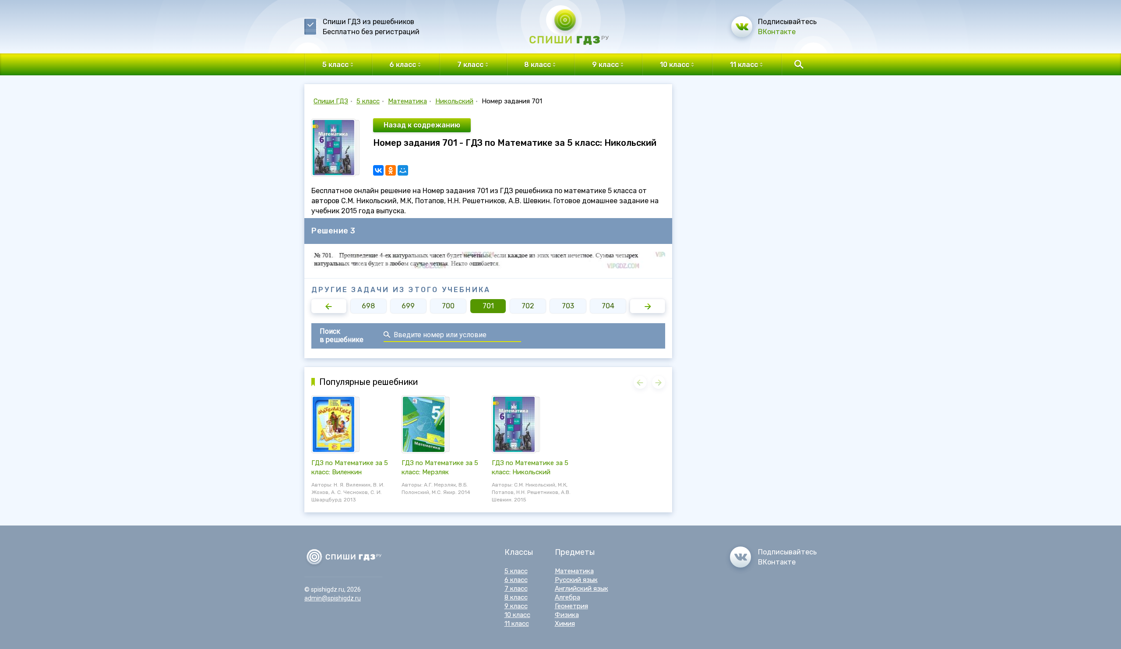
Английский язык (581, 589)
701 (488, 306)
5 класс (368, 101)
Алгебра (567, 597)
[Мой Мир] (403, 170)
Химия (565, 624)
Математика (407, 101)
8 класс (516, 597)
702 (528, 306)
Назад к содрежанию (422, 125)
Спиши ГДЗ (331, 101)
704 (608, 306)
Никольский (454, 101)
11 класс (516, 624)
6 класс (516, 580)
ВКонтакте (777, 32)
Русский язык (576, 580)
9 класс (516, 606)
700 (448, 306)
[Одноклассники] (390, 170)
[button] (328, 306)
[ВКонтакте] (378, 170)
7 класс (516, 589)
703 (568, 306)
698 (368, 306)
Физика (567, 615)
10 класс (517, 615)
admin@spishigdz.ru (332, 598)
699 (408, 306)
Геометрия (571, 606)
